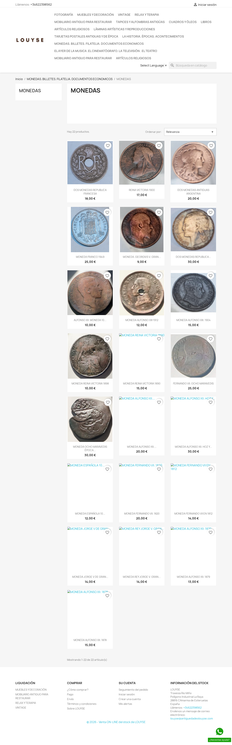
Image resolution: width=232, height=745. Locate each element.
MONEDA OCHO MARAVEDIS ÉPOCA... (90, 448)
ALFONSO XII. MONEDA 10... (90, 320)
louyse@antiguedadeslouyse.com (191, 718)
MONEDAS (30, 91)
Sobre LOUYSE (76, 708)
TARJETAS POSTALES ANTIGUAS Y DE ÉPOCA (86, 36)
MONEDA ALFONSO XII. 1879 (193, 576)
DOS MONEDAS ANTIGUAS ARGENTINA (193, 191)
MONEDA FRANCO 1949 (90, 257)
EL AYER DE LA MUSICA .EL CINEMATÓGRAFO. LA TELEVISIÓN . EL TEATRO (105, 51)
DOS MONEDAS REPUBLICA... (193, 257)
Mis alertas (125, 704)
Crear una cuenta (130, 699)
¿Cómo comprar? (77, 689)
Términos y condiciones (81, 704)
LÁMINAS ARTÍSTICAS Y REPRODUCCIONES (124, 29)
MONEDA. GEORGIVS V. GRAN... (142, 257)
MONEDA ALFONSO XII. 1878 (90, 640)
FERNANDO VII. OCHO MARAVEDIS (193, 383)
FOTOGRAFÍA (63, 15)
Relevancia (190, 132)
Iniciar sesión (127, 694)
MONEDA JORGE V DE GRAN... (90, 576)
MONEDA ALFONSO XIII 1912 (141, 320)
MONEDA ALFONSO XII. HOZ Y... (193, 446)
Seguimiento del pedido (133, 689)
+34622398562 (41, 5)
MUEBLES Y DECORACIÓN (95, 15)
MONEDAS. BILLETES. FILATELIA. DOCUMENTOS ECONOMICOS (99, 44)
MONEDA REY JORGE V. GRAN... (142, 576)
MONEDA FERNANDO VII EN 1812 (193, 513)
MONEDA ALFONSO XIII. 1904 (193, 320)
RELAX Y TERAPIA (147, 15)
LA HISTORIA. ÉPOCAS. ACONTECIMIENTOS (153, 36)
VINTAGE (124, 15)
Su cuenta (127, 683)
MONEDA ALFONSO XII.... (141, 446)
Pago (70, 694)
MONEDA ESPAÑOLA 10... (90, 513)
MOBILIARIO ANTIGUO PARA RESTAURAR (83, 22)
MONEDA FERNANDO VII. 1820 (142, 513)
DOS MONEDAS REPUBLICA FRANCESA (90, 191)
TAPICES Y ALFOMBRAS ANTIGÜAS (140, 22)
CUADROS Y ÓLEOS (183, 22)
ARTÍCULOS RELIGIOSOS (72, 29)
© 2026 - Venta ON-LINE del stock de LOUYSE (116, 722)
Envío (70, 699)
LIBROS (206, 22)
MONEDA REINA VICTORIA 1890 (141, 383)
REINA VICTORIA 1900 (142, 190)
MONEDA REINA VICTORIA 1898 (90, 383)
